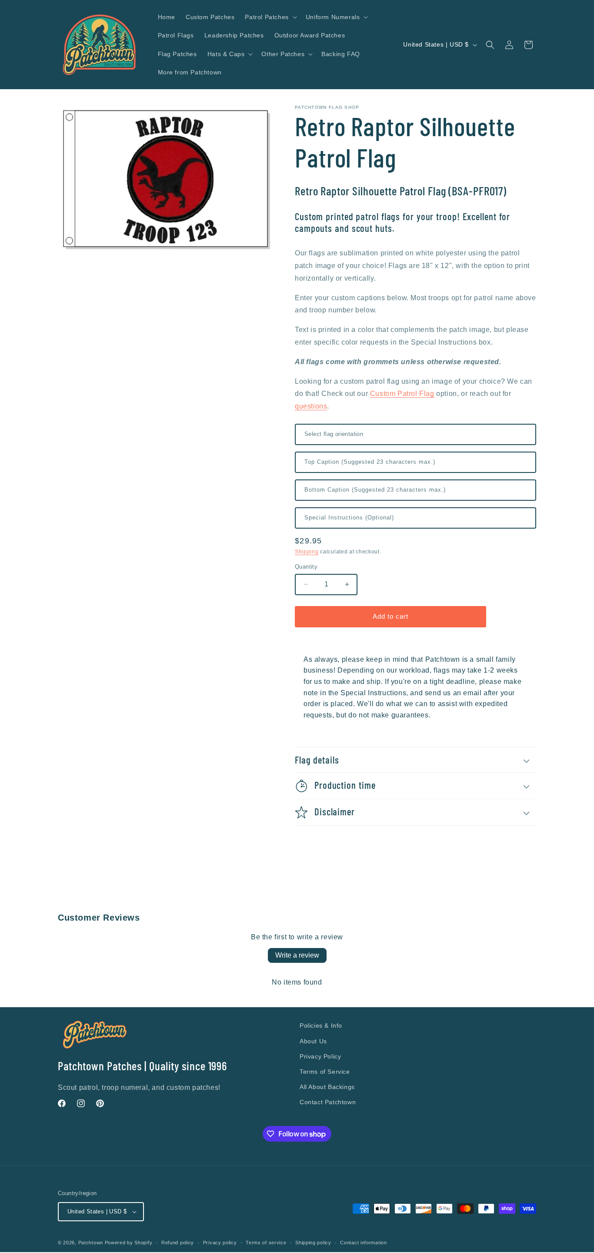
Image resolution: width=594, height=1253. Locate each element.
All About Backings (327, 1086)
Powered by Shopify (129, 1242)
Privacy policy (220, 1242)
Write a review (297, 955)
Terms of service (266, 1242)
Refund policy (177, 1242)
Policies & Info (321, 1025)
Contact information (363, 1242)
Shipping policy (313, 1242)
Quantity (306, 566)
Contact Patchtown (328, 1102)
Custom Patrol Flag (402, 393)
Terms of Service (325, 1071)
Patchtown (90, 1242)
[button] (270, 17)
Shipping (307, 552)
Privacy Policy (320, 1056)
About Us (313, 1041)
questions (311, 406)
